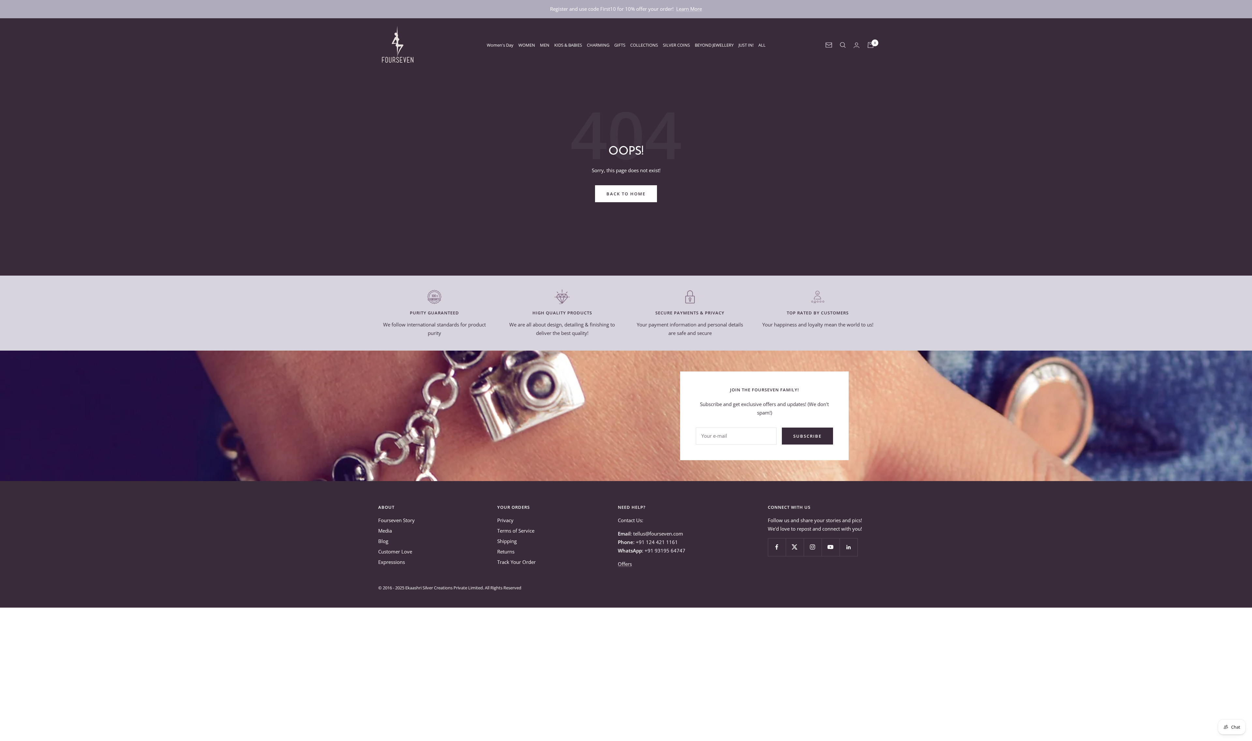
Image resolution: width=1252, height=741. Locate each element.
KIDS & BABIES (568, 45)
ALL (762, 45)
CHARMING (598, 45)
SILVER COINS (676, 45)
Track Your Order (516, 562)
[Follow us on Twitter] (795, 547)
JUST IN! (745, 45)
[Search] (843, 45)
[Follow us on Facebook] (777, 547)
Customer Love (395, 551)
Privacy (505, 520)
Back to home (626, 194)
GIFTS (619, 45)
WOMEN (526, 45)
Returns (505, 551)
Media (385, 530)
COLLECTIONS (644, 45)
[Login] (856, 45)
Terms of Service (515, 530)
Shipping (507, 541)
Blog (383, 541)
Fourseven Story (396, 520)
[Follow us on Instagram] (813, 547)
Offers (625, 564)
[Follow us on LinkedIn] (848, 547)
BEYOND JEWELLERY (714, 45)
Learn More (689, 9)
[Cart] (870, 45)
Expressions (391, 562)
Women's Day (500, 45)
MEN (544, 45)
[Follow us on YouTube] (831, 547)
